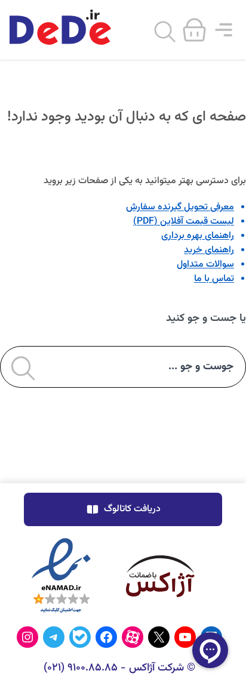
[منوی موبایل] (223, 30)
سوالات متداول (205, 264)
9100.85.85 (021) (81, 668)
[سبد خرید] (194, 28)
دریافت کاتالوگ (132, 509)
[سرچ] (165, 32)
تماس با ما (214, 278)
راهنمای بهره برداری (197, 235)
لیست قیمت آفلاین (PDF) (183, 221)
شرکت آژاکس (156, 668)
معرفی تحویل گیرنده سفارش (180, 207)
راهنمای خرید (209, 250)
